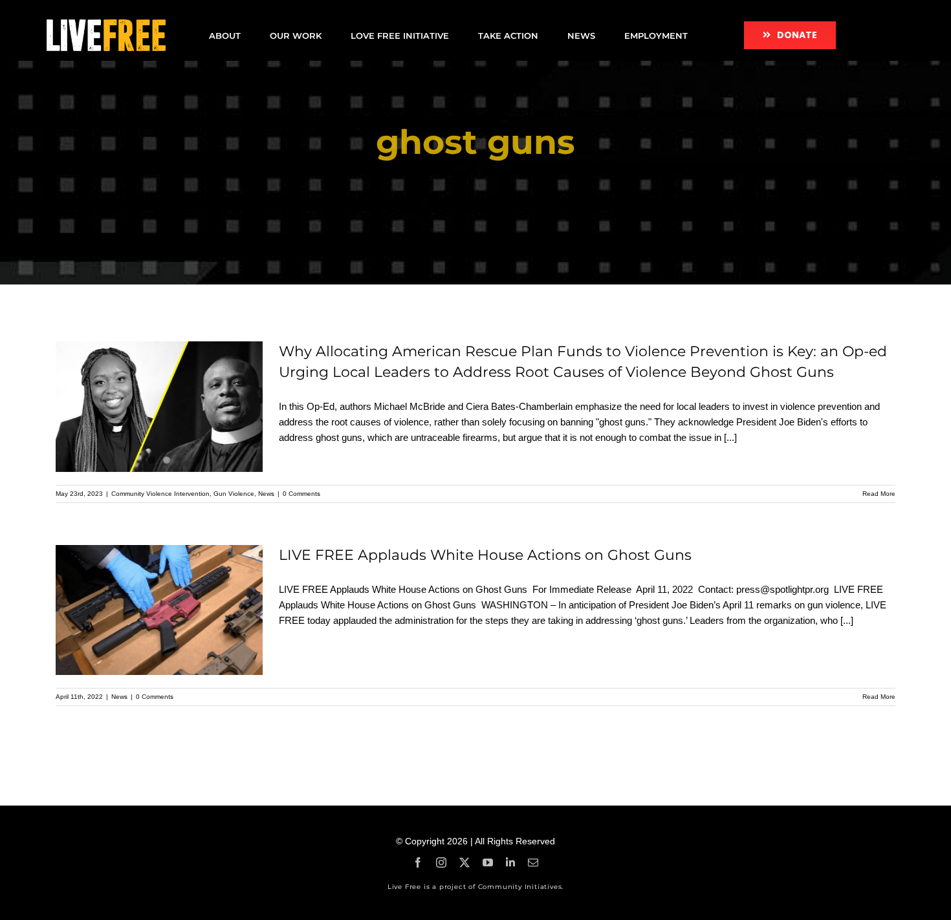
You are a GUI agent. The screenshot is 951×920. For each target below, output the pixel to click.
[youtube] (488, 862)
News (266, 493)
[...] (730, 437)
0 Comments (301, 493)
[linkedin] (510, 862)
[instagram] (441, 862)
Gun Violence (233, 493)
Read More (878, 493)
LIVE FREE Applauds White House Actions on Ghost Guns (487, 555)
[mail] (533, 862)
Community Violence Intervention (160, 493)
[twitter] (464, 862)
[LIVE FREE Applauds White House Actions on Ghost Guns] (159, 610)
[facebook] (418, 862)
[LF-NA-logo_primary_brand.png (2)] (106, 24)
